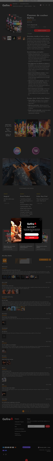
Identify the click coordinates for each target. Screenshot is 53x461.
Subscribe (31, 237)
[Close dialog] (41, 219)
